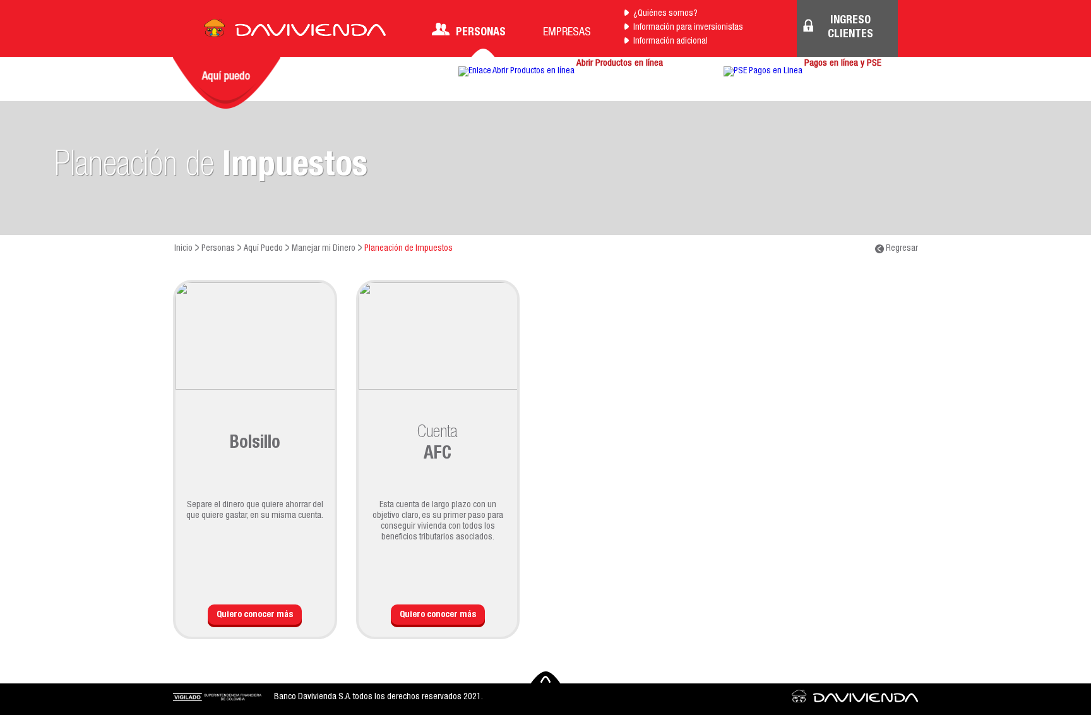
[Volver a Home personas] (295, 31)
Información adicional (670, 41)
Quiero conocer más (255, 615)
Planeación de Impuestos (408, 248)
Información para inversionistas (688, 27)
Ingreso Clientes (850, 27)
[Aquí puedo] (226, 82)
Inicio (183, 248)
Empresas (567, 33)
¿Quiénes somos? (665, 13)
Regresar (901, 248)
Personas (481, 33)
